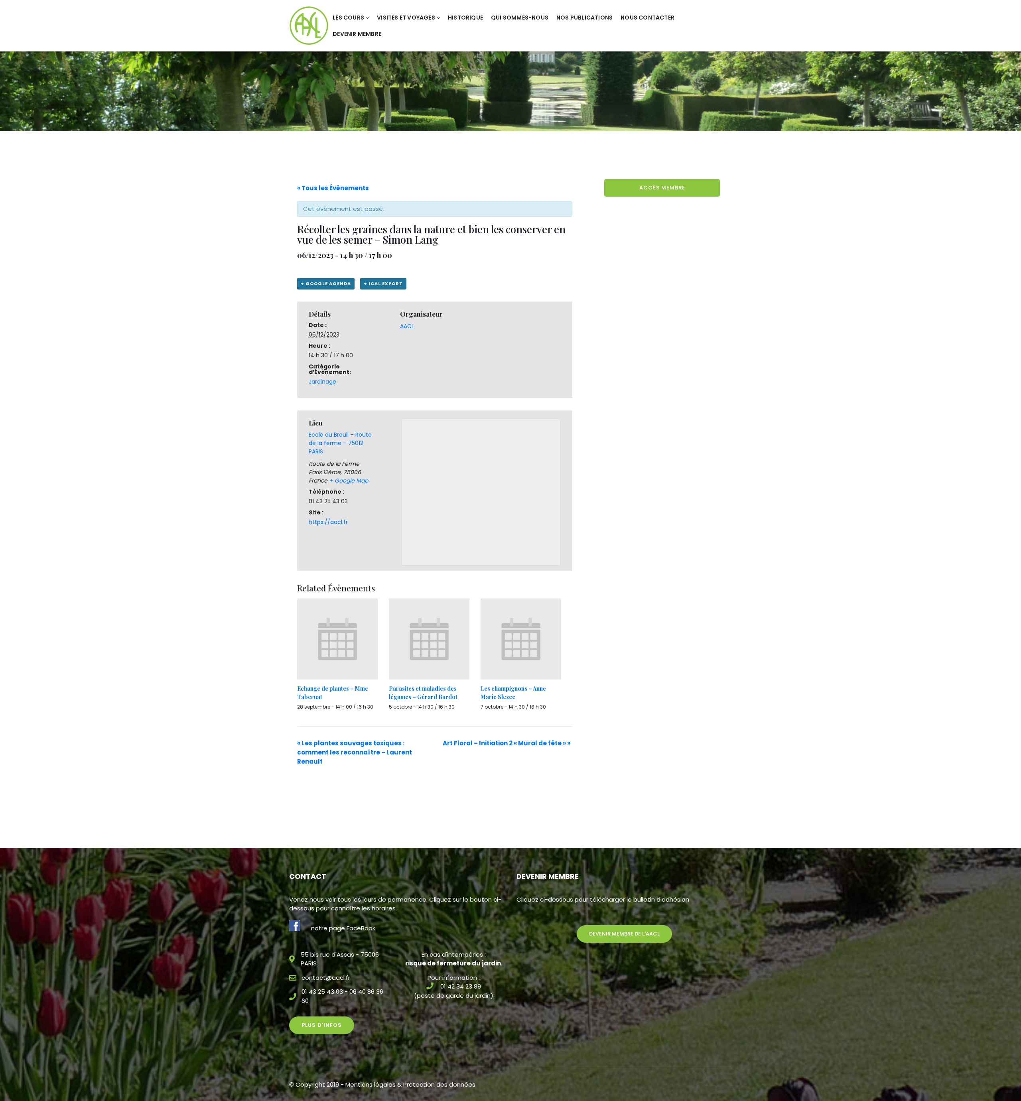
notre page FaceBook (343, 928)
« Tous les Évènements (333, 188)
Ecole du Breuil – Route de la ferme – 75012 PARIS (340, 443)
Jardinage (322, 382)
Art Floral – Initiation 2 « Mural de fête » (506, 743)
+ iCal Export (383, 283)
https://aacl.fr (328, 522)
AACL (407, 326)
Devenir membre (357, 34)
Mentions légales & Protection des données (410, 1084)
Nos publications (584, 18)
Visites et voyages (406, 18)
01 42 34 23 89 (460, 986)
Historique (465, 18)
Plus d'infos (322, 1025)
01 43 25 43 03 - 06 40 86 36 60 (342, 996)
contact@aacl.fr (326, 977)
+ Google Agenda (326, 283)
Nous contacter (647, 18)
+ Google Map (348, 481)
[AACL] (309, 25)
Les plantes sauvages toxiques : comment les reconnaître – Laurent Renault (354, 752)
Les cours (348, 18)
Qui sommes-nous (519, 18)
